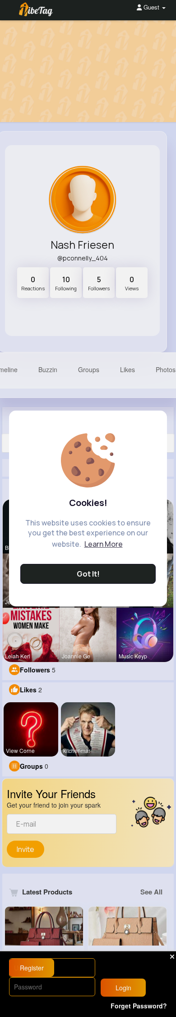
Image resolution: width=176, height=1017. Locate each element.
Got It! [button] (88, 574)
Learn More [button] (103, 544)
